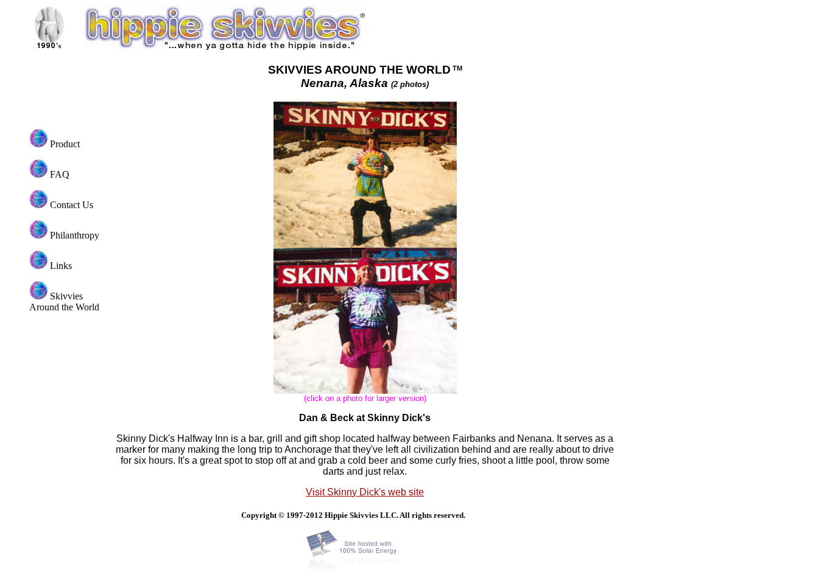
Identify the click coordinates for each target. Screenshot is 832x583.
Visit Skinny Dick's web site (365, 492)
